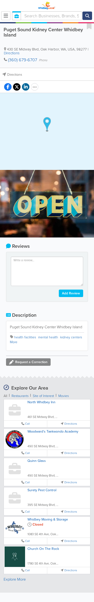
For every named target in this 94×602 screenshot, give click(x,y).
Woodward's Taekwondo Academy (52, 431)
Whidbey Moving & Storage (47, 519)
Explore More (15, 579)
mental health (48, 337)
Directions (12, 53)
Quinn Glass (36, 460)
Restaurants (20, 395)
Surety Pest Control (41, 490)
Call (27, 423)
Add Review (71, 293)
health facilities (25, 337)
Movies (63, 395)
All (5, 395)
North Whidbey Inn (41, 402)
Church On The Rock (43, 548)
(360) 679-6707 (22, 60)
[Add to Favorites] (89, 26)
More (13, 342)
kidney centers (71, 337)
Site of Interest (43, 395)
